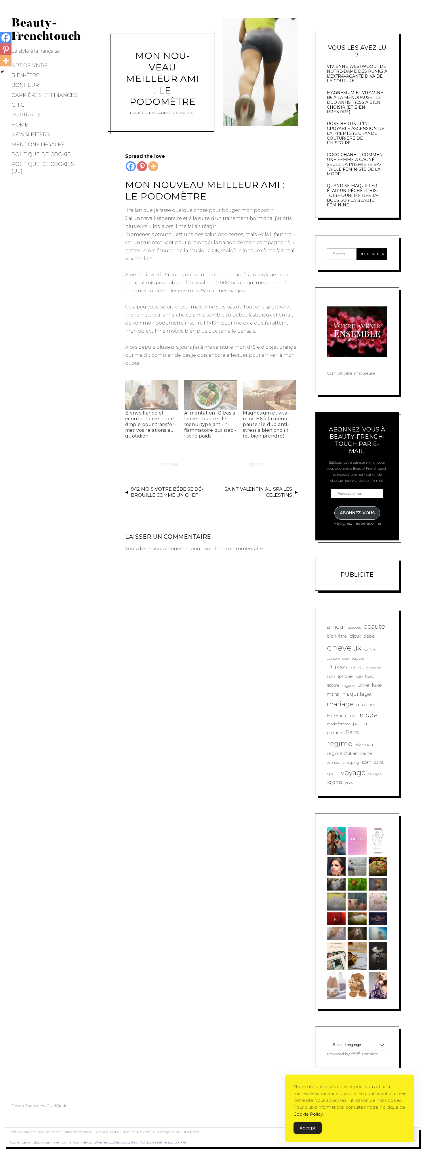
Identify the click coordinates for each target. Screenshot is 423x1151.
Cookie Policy (308, 1114)
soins (379, 762)
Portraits (26, 115)
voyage (353, 772)
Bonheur (25, 85)
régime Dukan (342, 753)
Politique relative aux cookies (163, 1142)
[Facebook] (131, 166)
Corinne (164, 113)
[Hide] (2, 72)
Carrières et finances (44, 95)
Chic (18, 105)
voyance (334, 782)
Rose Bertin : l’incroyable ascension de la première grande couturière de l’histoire (355, 133)
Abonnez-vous (357, 512)
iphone (345, 676)
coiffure (369, 649)
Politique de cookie (41, 154)
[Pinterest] (142, 166)
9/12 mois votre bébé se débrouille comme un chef (167, 492)
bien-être (337, 636)
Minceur (334, 715)
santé (366, 753)
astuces (354, 627)
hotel (331, 676)
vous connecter (171, 548)
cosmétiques (353, 658)
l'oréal (370, 676)
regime (339, 743)
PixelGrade (57, 1105)
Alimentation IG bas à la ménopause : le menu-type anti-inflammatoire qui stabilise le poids (210, 424)
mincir (351, 715)
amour (336, 626)
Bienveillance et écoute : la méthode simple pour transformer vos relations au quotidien (150, 424)
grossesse (374, 668)
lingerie (348, 685)
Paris (352, 732)
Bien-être (25, 75)
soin (366, 762)
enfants (356, 667)
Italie (359, 677)
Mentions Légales (38, 144)
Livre (363, 685)
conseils (333, 658)
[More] (153, 166)
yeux (348, 782)
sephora (333, 762)
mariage (340, 704)
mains (333, 694)
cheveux (344, 647)
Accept (308, 1128)
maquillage (356, 694)
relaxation (364, 744)
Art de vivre (30, 65)
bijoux (355, 636)
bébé (369, 636)
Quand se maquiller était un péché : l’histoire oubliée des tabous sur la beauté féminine (353, 195)
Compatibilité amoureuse (351, 373)
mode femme (338, 724)
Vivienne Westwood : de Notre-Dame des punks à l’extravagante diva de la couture (357, 73)
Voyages (375, 774)
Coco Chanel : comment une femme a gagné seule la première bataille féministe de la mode (356, 164)
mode (368, 714)
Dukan (337, 667)
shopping (351, 762)
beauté (374, 626)
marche (170, 464)
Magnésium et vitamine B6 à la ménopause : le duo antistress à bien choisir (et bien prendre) (266, 424)
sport (256, 464)
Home (20, 125)
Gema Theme (25, 1105)
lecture (333, 685)
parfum (361, 723)
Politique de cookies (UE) (43, 167)
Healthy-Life (140, 113)
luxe (377, 685)
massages (365, 704)
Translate (369, 1053)
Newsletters (31, 134)
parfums (335, 732)
